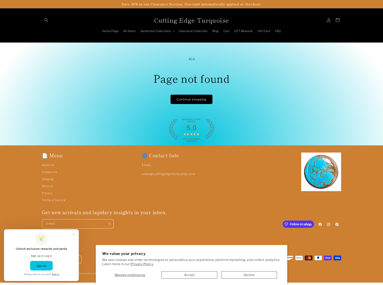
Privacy (47, 193)
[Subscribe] (109, 224)
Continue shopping (191, 99)
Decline (249, 275)
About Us (48, 165)
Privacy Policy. (142, 264)
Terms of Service (54, 200)
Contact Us (49, 172)
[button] (46, 20)
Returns (47, 186)
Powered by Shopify (90, 273)
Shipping (48, 179)
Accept (189, 275)
